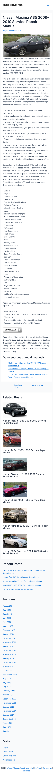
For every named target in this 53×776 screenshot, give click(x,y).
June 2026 (7, 614)
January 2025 (8, 646)
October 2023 (8, 670)
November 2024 (9, 654)
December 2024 (9, 650)
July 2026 (7, 610)
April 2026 (7, 622)
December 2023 (9, 662)
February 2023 (9, 691)
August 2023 (8, 679)
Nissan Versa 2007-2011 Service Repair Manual (22, 581)
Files (39, 768)
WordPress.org (9, 760)
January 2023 (8, 695)
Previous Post (17, 386)
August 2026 (8, 606)
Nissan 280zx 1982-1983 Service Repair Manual (24, 501)
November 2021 (9, 711)
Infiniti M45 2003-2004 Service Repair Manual (22, 585)
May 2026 (7, 618)
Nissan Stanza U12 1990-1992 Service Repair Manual (23, 475)
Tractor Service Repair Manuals (20, 377)
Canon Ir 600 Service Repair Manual (18, 589)
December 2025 (9, 638)
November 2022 (9, 703)
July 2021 (7, 727)
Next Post (37, 385)
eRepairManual (12, 5)
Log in (5, 748)
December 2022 (9, 699)
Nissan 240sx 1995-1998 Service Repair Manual (24, 451)
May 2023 (7, 687)
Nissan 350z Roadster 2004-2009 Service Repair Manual (25, 552)
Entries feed (8, 752)
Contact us (47, 768)
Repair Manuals (26, 768)
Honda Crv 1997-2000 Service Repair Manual (21, 577)
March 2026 (8, 626)
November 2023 (9, 666)
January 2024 (8, 658)
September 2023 (10, 675)
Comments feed (9, 756)
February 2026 (9, 630)
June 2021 (7, 731)
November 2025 (9, 642)
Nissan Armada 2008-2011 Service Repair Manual (25, 526)
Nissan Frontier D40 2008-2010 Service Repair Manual (24, 421)
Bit (35, 768)
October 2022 (8, 707)
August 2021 (8, 723)
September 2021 (10, 719)
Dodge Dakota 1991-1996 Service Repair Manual (28, 374)
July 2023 (7, 683)
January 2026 (8, 634)
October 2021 (8, 715)
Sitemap (26, 771)
